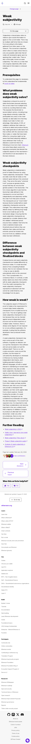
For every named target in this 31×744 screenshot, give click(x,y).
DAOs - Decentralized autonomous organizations (15, 583)
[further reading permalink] (2, 425)
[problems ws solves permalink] (2, 94)
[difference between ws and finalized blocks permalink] (2, 249)
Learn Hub (4, 514)
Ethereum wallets (6, 524)
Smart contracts (5, 531)
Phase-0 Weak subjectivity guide (16, 441)
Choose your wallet (6, 563)
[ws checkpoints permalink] (2, 164)
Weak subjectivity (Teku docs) (15, 438)
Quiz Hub (4, 544)
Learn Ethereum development (9, 616)
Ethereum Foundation (7, 662)
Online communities (6, 646)
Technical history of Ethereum (9, 692)
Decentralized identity (7, 586)
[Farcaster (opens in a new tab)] (13, 714)
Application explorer (7, 570)
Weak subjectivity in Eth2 (13, 429)
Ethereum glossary (6, 550)
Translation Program (7, 656)
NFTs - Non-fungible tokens (9, 577)
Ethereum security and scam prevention (12, 540)
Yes (8, 485)
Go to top (17, 500)
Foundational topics (6, 623)
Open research (5, 695)
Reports (3, 705)
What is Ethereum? (6, 517)
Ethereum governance (7, 702)
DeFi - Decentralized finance (9, 580)
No (17, 485)
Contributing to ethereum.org (9, 652)
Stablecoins (4, 573)
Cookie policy (15, 736)
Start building (5, 613)
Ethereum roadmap (6, 685)
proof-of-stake (9, 83)
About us (15, 718)
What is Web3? (5, 527)
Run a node (4, 537)
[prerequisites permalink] (2, 75)
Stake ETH (4, 590)
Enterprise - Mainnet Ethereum (10, 629)
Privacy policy (16, 730)
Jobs (15, 727)
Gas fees (3, 534)
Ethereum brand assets (15, 721)
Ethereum (25, 145)
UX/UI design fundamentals (9, 626)
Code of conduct (15, 724)
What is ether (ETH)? (7, 521)
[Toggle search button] (25, 3)
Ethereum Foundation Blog (9, 665)
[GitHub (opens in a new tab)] (8, 714)
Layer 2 (3, 593)
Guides (3, 560)
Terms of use (15, 733)
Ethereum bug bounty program (10, 659)
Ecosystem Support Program (10, 669)
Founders (4, 632)
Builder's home (5, 603)
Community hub (5, 642)
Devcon (4, 672)
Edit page (17, 24)
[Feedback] (27, 741)
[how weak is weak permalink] (2, 300)
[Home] (2, 3)
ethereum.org (6, 505)
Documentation (5, 609)
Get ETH (3, 567)
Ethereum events (6, 649)
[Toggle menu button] (28, 3)
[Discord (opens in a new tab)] (22, 714)
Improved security (6, 689)
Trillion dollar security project (9, 708)
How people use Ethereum (9, 547)
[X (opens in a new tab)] (17, 714)
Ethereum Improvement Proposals (10, 698)
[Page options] (12, 24)
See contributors (19, 456)
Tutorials (3, 606)
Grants (3, 619)
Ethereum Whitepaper (7, 682)
